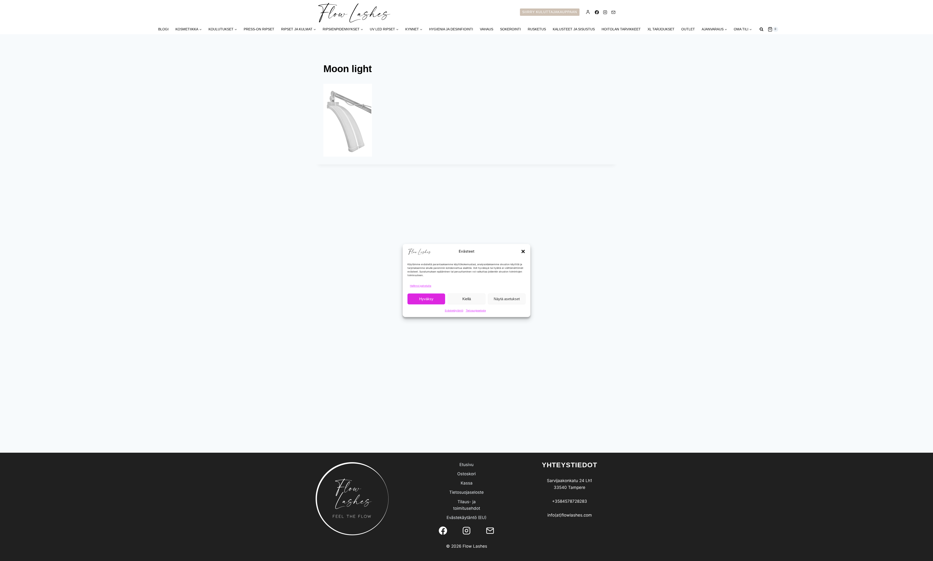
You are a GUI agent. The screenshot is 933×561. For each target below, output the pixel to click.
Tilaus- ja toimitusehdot (466, 505)
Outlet (688, 29)
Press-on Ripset (259, 29)
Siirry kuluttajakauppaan (549, 12)
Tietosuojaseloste (476, 310)
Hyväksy (426, 299)
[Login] (588, 12)
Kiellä (466, 299)
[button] (523, 251)
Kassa (467, 483)
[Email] (613, 12)
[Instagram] (605, 12)
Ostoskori (466, 473)
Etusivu (466, 464)
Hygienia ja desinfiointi (451, 29)
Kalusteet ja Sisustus (574, 29)
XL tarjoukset (661, 29)
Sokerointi (510, 29)
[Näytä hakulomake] (761, 29)
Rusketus (537, 29)
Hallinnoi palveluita (420, 285)
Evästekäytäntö (454, 310)
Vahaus (486, 29)
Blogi (163, 29)
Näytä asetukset (507, 299)
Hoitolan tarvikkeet (621, 29)
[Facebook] (597, 12)
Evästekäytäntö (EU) (466, 517)
